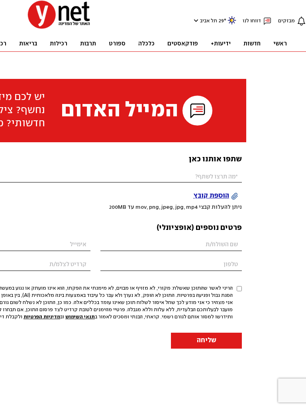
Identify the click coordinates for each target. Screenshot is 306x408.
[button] (195, 20)
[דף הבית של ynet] (59, 28)
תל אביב (208, 21)
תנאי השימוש (80, 317)
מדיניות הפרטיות (42, 317)
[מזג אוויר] (232, 24)
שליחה (206, 340)
